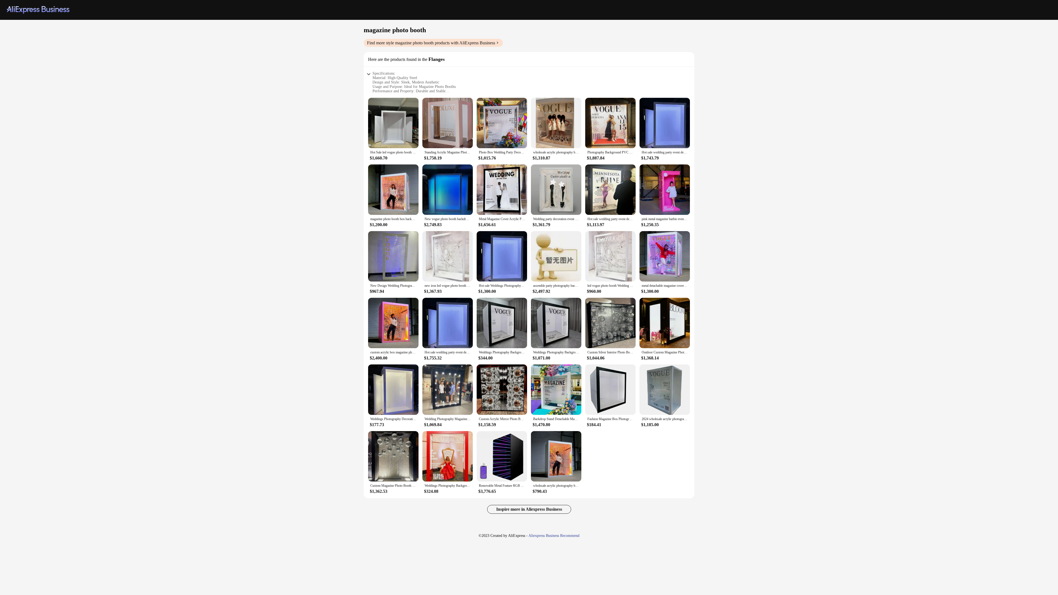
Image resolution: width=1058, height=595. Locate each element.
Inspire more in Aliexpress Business (529, 509)
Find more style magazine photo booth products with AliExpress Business (431, 42)
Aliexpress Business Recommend (553, 536)
